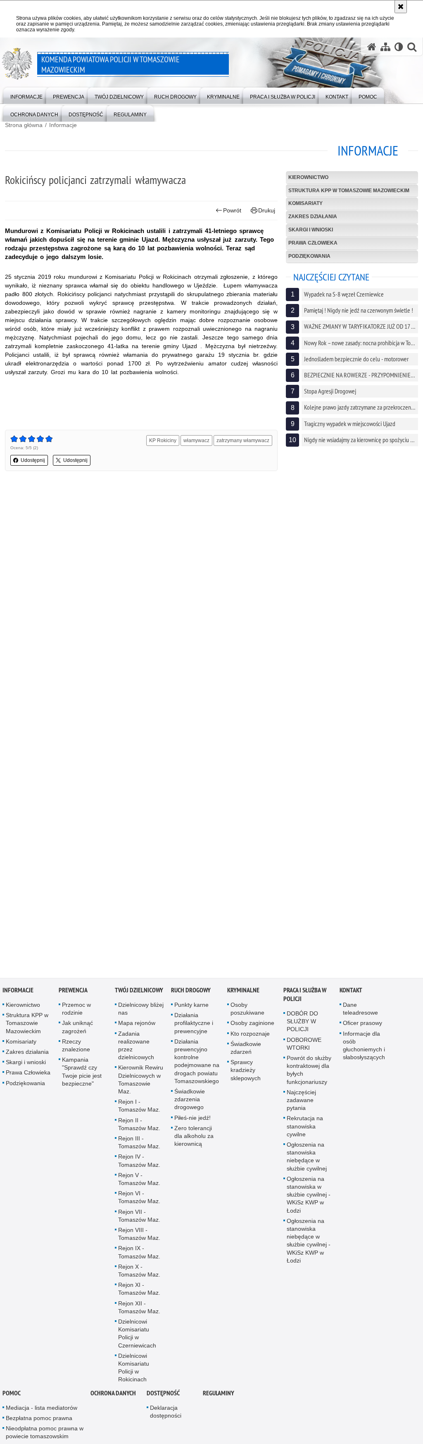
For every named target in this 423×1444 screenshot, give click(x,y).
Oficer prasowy (362, 1028)
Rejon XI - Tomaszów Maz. (139, 1294)
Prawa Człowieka (312, 243)
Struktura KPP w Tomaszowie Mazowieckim (348, 190)
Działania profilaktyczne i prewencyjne (193, 1028)
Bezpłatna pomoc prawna (39, 1423)
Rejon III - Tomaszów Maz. (139, 1147)
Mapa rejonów (136, 1028)
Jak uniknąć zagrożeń (77, 1032)
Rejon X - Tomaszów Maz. (139, 1275)
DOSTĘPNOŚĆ (163, 1398)
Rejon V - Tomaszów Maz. (139, 1184)
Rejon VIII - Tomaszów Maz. (139, 1239)
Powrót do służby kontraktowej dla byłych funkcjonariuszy (309, 1075)
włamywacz (196, 440)
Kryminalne (243, 995)
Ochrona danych (113, 1398)
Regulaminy (218, 1398)
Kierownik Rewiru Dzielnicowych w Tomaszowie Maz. (140, 1084)
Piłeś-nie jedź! (192, 1122)
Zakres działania (312, 216)
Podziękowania (309, 256)
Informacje (63, 125)
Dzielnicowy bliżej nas (141, 1014)
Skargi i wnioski (310, 230)
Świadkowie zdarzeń (246, 1053)
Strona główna (24, 125)
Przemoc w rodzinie (76, 1014)
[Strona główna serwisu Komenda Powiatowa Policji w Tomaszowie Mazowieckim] (371, 47)
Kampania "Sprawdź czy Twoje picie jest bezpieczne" (82, 1077)
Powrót (232, 210)
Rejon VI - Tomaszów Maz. (139, 1202)
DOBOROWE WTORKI (304, 1048)
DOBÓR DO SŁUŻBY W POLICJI (302, 1026)
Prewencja (73, 995)
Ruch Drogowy (191, 995)
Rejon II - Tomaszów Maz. (139, 1129)
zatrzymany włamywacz (242, 440)
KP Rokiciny (162, 440)
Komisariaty (305, 203)
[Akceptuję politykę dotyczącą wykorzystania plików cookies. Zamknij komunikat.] (400, 6)
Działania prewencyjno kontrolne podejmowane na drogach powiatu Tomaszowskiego (196, 1066)
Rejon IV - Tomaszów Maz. (139, 1166)
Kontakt (351, 995)
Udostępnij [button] (33, 460)
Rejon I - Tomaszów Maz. (139, 1111)
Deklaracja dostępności (165, 1416)
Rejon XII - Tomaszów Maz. (139, 1312)
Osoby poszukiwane (247, 1014)
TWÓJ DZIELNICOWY (139, 995)
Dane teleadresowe (360, 1014)
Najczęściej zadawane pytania (301, 1105)
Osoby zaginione (252, 1028)
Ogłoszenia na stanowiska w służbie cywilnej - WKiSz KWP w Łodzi (308, 1199)
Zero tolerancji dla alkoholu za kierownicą (194, 1141)
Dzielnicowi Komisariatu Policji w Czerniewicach (137, 1339)
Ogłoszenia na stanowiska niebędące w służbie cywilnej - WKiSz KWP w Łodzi (308, 1246)
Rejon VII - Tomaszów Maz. (139, 1220)
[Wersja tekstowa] (398, 47)
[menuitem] (26, 95)
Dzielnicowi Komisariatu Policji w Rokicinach (133, 1373)
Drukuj (266, 210)
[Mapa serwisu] (385, 47)
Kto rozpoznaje (250, 1038)
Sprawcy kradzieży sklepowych (246, 1075)
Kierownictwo (308, 177)
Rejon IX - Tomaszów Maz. (139, 1257)
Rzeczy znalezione (76, 1050)
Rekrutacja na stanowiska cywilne (305, 1131)
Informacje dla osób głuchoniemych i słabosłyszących (364, 1050)
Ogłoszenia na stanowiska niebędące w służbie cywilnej (307, 1162)
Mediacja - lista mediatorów (41, 1412)
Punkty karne (191, 1010)
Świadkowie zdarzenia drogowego (189, 1104)
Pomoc (11, 1398)
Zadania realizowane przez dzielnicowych (136, 1050)
